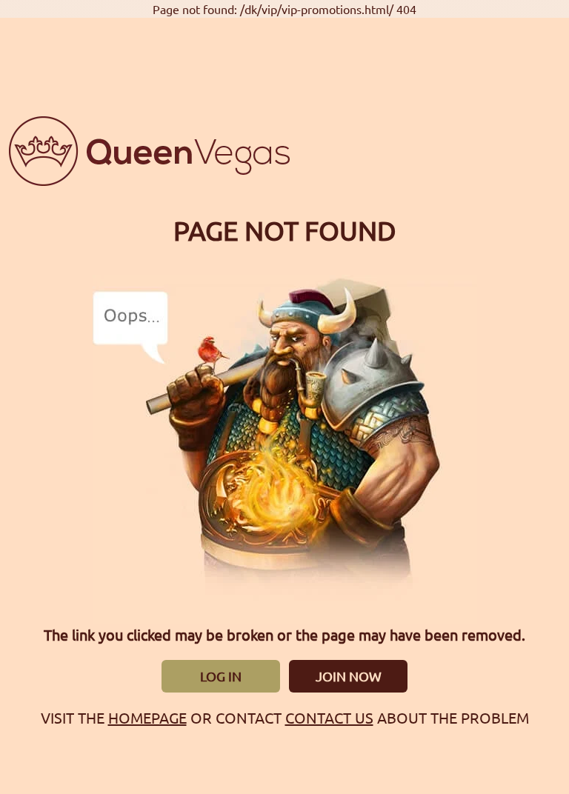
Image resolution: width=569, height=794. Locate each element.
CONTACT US (329, 717)
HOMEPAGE (147, 717)
